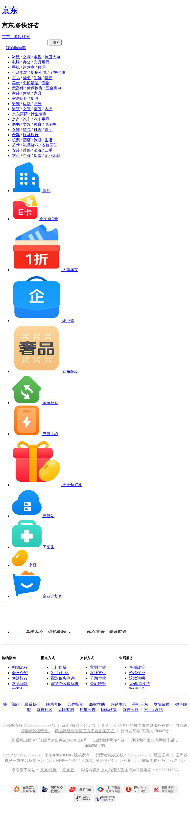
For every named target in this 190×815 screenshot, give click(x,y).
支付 (16, 155)
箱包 (27, 130)
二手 (48, 150)
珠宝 (48, 130)
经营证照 (162, 755)
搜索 (55, 42)
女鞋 (16, 130)
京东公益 (131, 710)
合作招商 (75, 704)
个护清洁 (31, 83)
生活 (48, 140)
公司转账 (98, 684)
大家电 (18, 689)
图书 (16, 124)
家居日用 (20, 98)
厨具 (35, 98)
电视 (38, 57)
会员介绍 (20, 673)
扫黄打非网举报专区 (165, 789)
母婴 (16, 135)
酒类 (27, 78)
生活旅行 (20, 678)
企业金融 (52, 155)
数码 (42, 67)
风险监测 (66, 710)
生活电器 (20, 72)
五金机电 (53, 88)
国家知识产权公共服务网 (105, 798)
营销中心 (118, 704)
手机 (16, 67)
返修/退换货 (139, 684)
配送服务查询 (63, 678)
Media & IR (153, 710)
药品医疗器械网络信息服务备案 (142, 725)
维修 (27, 150)
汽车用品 (41, 119)
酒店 (27, 140)
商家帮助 (97, 704)
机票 (16, 140)
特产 (48, 78)
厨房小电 (39, 72)
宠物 (45, 83)
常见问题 (20, 684)
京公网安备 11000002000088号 (29, 725)
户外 (38, 104)
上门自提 (59, 667)
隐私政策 (109, 710)
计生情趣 (39, 114)
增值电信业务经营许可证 (163, 760)
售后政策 (137, 667)
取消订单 (137, 689)
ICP (105, 725)
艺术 (16, 145)
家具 (38, 93)
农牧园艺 (49, 145)
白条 (27, 155)
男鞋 (16, 104)
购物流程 (20, 667)
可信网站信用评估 (25, 789)
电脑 (16, 62)
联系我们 (32, 704)
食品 (16, 78)
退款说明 (137, 678)
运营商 (29, 67)
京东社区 (44, 710)
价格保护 (137, 673)
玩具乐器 (31, 135)
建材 (27, 93)
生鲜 (38, 78)
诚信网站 (81, 789)
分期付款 (98, 678)
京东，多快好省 (16, 37)
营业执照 (128, 760)
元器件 (18, 88)
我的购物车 (16, 48)
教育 (38, 124)
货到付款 (98, 667)
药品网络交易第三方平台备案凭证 (85, 731)
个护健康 (57, 72)
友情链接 (161, 704)
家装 (16, 93)
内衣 (48, 109)
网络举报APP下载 (137, 789)
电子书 (50, 124)
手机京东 (140, 704)
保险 (38, 155)
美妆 (16, 83)
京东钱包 (48, 770)
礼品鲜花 (31, 145)
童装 (38, 109)
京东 (10, 10)
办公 (27, 62)
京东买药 (20, 114)
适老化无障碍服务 (83, 798)
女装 (27, 109)
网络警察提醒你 (53, 789)
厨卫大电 (52, 57)
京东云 (68, 770)
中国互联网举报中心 (109, 789)
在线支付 (98, 673)
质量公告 (87, 710)
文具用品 (41, 62)
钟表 (38, 130)
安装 (16, 150)
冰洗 (16, 57)
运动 (27, 104)
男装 (16, 109)
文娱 (27, 124)
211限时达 (60, 673)
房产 (16, 119)
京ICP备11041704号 (79, 725)
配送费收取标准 (65, 684)
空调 (27, 57)
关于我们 (11, 704)
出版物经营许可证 (109, 740)
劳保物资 (35, 88)
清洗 (38, 150)
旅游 (38, 140)
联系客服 (54, 704)
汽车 (27, 119)
